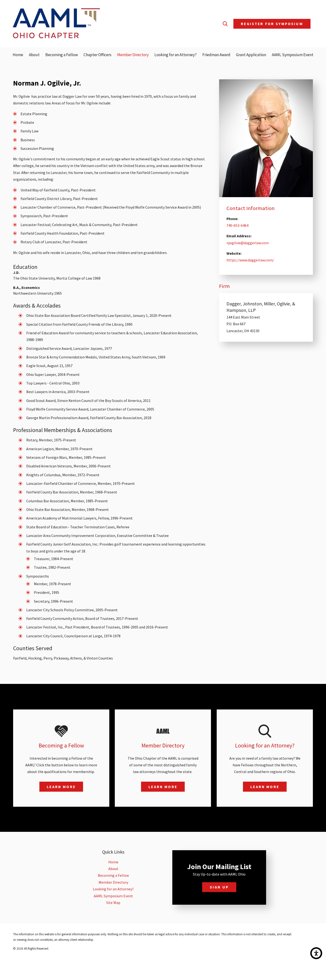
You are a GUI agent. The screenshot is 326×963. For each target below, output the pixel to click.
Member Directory (113, 882)
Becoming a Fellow (113, 875)
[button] (316, 953)
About (113, 868)
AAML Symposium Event (113, 895)
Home (113, 862)
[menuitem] (18, 54)
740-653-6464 (237, 225)
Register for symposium (272, 23)
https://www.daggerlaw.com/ (250, 260)
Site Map (113, 902)
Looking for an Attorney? (113, 889)
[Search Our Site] (225, 23)
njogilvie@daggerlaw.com (247, 242)
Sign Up (219, 887)
